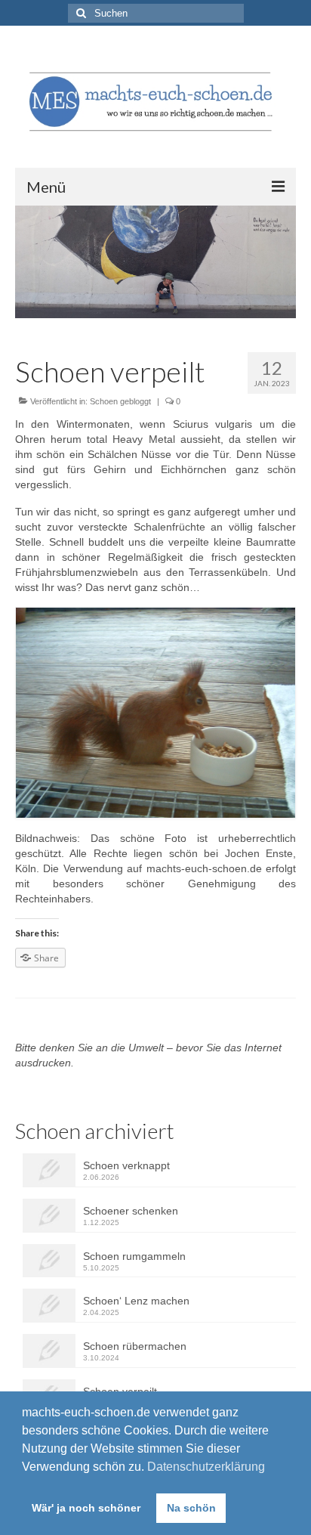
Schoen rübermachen (134, 1346)
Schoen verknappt (126, 1165)
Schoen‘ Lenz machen (136, 1301)
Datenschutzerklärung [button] (206, 1466)
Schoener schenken (130, 1211)
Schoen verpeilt (120, 1391)
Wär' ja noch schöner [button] (86, 1508)
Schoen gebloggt (120, 401)
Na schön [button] (191, 1508)
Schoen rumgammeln (134, 1256)
